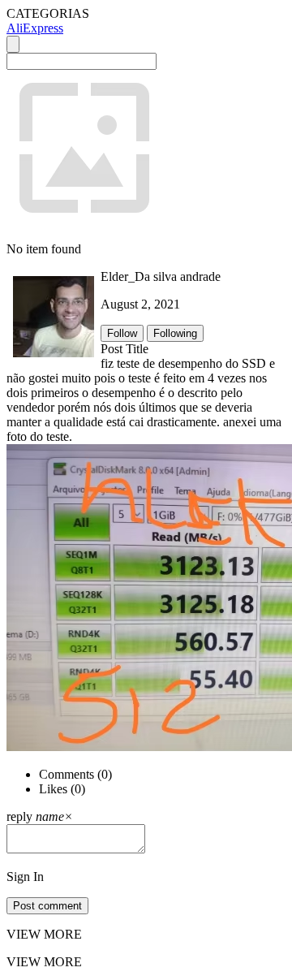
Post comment (47, 906)
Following (175, 333)
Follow (122, 333)
